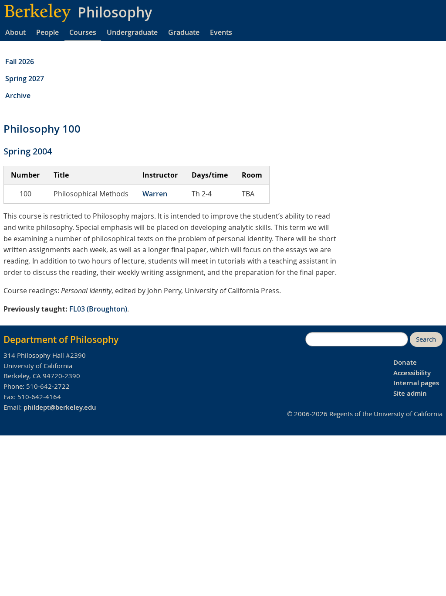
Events (221, 32)
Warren (154, 194)
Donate (405, 362)
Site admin (410, 393)
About (15, 32)
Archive (17, 95)
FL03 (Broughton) (98, 309)
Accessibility (412, 373)
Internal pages (416, 383)
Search (426, 339)
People (47, 32)
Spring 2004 (27, 151)
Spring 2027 (24, 78)
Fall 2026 (19, 61)
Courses (82, 32)
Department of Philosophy (60, 339)
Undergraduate (132, 32)
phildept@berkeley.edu (60, 407)
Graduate (183, 32)
